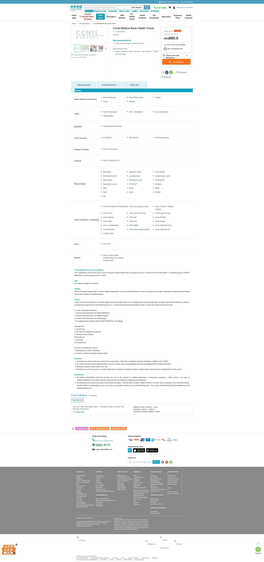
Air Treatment (154, 477)
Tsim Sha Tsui (77, 400)
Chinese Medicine (81, 503)
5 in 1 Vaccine (100, 484)
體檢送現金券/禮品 (100, 11)
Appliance (153, 475)
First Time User (173, 492)
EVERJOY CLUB (173, 2)
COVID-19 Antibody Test (83, 480)
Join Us (123, 558)
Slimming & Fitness (139, 495)
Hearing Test (79, 501)
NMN (135, 475)
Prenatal (78, 489)
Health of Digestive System (141, 492)
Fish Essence (137, 484)
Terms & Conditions (133, 558)
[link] (81, 540)
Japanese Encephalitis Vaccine (104, 491)
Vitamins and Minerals (140, 487)
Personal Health (173, 480)
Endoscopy (79, 493)
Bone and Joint (138, 499)
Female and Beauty (139, 494)
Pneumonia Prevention (157, 484)
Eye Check (79, 500)
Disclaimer (155, 558)
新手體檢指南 (155, 11)
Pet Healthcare (155, 480)
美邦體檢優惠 (112, 11)
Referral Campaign (186, 2)
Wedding (95, 559)
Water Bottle (120, 484)
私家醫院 (134, 11)
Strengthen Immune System (141, 490)
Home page (74, 16)
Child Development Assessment (85, 505)
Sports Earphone (155, 513)
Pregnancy (137, 504)
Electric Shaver (155, 500)
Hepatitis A (99, 482)
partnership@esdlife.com (85, 526)
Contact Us (115, 558)
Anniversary (103, 559)
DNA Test (79, 498)
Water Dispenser (122, 475)
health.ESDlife (128, 559)
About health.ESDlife (82, 558)
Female (78, 477)
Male (77, 484)
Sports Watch (154, 511)
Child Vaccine (100, 475)
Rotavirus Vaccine (101, 489)
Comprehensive (82, 428)
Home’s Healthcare (174, 479)
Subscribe (156, 462)
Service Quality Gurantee (99, 428)
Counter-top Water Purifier (124, 479)
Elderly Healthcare (156, 482)
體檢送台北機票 (124, 11)
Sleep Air (153, 486)
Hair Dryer (153, 502)
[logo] (76, 11)
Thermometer (99, 502)
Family (111, 559)
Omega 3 (136, 486)
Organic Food (172, 482)
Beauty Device (155, 498)
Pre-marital (79, 487)
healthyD (118, 559)
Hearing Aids (99, 505)
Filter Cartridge (121, 487)
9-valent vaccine (100, 477)
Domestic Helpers (81, 496)
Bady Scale (99, 504)
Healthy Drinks (155, 491)
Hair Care (136, 502)
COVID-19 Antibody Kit (82, 482)
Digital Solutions (139, 559)
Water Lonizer (121, 489)
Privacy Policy (145, 558)
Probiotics (136, 479)
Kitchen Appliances (156, 479)
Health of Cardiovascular (140, 497)
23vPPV (98, 479)
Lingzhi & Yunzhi (138, 482)
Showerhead (121, 486)
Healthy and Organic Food (158, 489)
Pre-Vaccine (79, 479)
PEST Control (154, 487)
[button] (105, 48)
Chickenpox (99, 487)
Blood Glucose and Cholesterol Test (106, 500)
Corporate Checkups (82, 507)
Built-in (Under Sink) (123, 480)
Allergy (78, 491)
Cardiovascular (80, 486)
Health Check (172, 475)
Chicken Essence (138, 477)
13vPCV (98, 480)
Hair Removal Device (157, 504)
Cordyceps (137, 480)
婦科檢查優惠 (144, 11)
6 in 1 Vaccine (100, 486)
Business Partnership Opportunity (100, 558)
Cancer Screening (81, 494)
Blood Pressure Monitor (102, 498)
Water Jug (120, 482)
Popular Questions (174, 493)
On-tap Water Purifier (123, 477)
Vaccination (172, 477)
